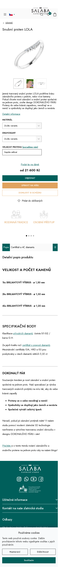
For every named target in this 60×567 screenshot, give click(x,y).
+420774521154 (26, 479)
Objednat (30, 178)
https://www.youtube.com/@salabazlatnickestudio (34, 479)
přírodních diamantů (23, 333)
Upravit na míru (30, 185)
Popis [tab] (6, 247)
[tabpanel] (16, 220)
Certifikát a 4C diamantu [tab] (22, 247)
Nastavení (15, 551)
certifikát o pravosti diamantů (36, 345)
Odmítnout (43, 551)
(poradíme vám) (30, 147)
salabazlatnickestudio (19, 479)
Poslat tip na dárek (30, 164)
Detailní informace (11, 114)
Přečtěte (6, 445)
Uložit (7, 200)
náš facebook (41, 479)
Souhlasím (29, 560)
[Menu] (5, 14)
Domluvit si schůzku (30, 192)
